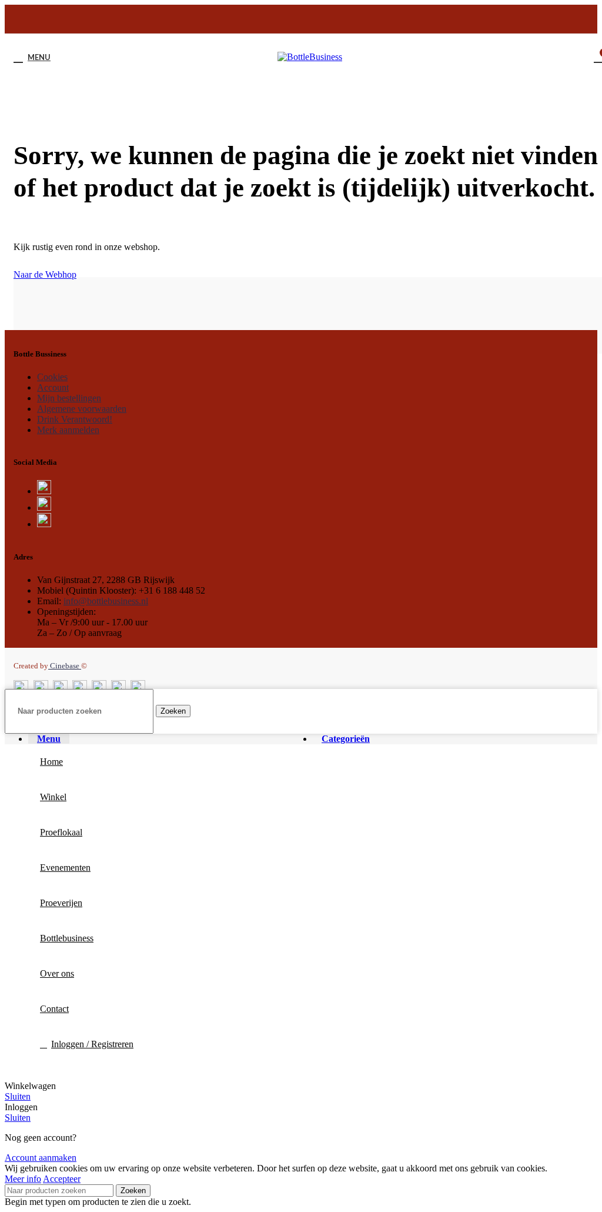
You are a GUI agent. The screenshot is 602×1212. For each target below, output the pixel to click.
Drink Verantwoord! (74, 419)
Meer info (23, 1179)
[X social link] (287, 22)
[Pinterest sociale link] (317, 22)
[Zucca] (312, 327)
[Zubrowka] (402, 327)
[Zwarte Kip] (42, 327)
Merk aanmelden (68, 430)
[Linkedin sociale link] (332, 22)
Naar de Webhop (45, 274)
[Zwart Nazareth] (132, 327)
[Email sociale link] (302, 22)
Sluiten (18, 1096)
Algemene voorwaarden (81, 409)
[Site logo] (309, 57)
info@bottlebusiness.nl (105, 601)
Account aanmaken (40, 1158)
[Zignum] (582, 327)
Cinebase (64, 665)
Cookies (52, 377)
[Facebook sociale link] (271, 22)
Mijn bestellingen (69, 398)
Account (53, 387)
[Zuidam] (222, 327)
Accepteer (62, 1179)
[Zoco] (492, 327)
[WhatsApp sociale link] (348, 22)
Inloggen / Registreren (92, 1044)
